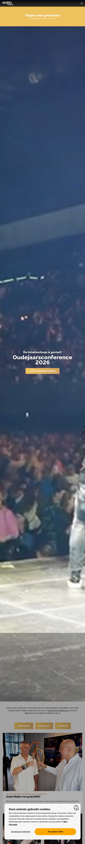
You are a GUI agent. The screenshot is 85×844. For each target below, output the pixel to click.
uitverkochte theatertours (58, 710)
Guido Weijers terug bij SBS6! (23, 796)
